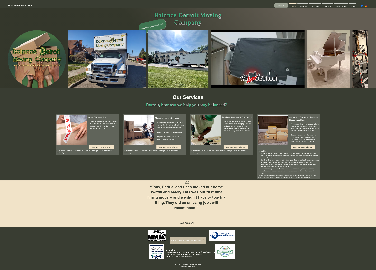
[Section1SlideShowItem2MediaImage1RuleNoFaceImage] (187, 222)
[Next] (370, 204)
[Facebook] (362, 5)
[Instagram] (366, 5)
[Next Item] (365, 59)
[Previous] (6, 204)
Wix (193, 266)
